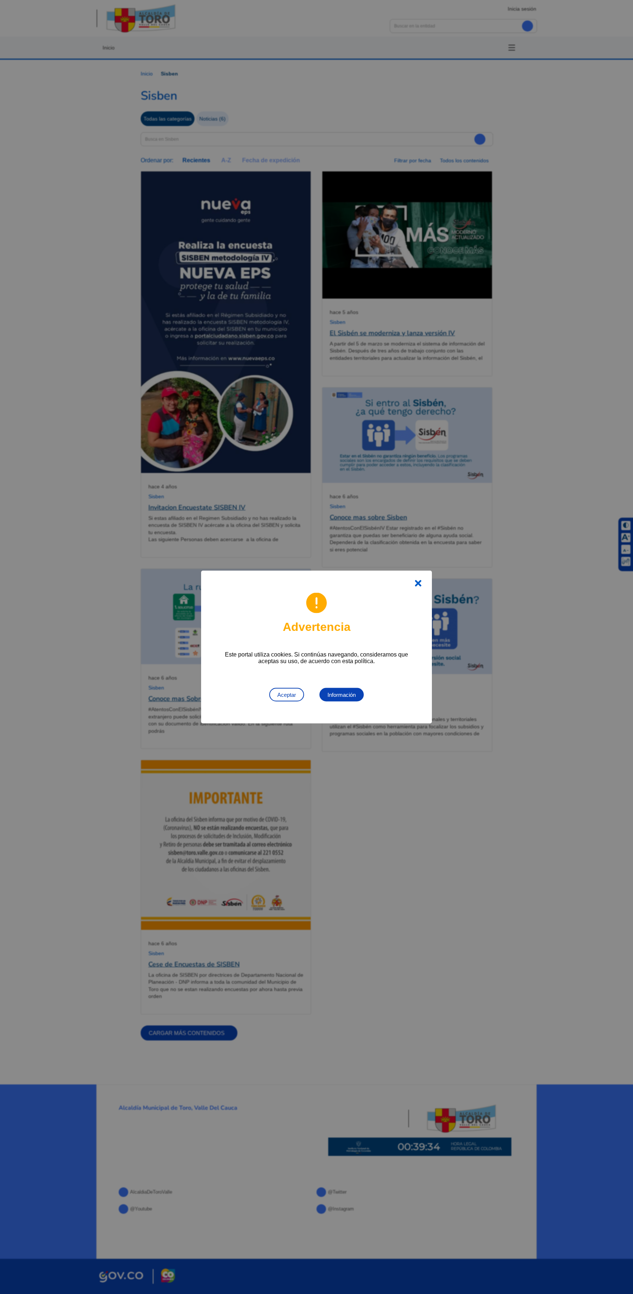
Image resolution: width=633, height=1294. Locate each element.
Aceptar (286, 695)
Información (341, 695)
